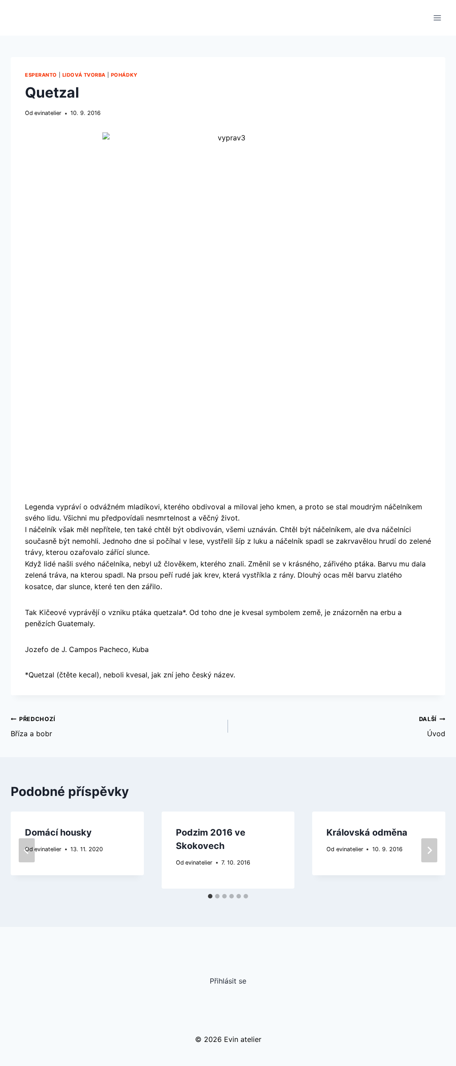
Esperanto (41, 75)
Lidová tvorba (84, 75)
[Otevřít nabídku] (437, 18)
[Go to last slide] (27, 850)
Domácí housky (58, 832)
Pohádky (124, 75)
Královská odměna (366, 832)
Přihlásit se (228, 980)
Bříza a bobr (33, 727)
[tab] (210, 896)
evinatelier (47, 113)
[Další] (429, 850)
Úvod (432, 727)
